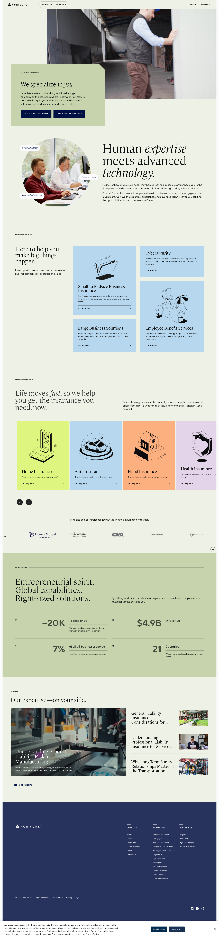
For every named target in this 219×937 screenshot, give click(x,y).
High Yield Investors (187, 843)
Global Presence (133, 847)
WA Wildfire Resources (188, 847)
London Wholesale (161, 871)
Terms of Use (58, 897)
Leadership (131, 843)
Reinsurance (158, 875)
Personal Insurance (161, 835)
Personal (60, 4)
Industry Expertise (160, 879)
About (129, 835)
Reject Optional (159, 929)
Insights (193, 4)
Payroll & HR (158, 855)
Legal (77, 897)
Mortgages (157, 838)
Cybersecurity (159, 859)
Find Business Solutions (36, 114)
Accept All (176, 929)
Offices (130, 851)
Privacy (69, 897)
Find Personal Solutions (69, 114)
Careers (130, 838)
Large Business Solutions (163, 847)
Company (204, 4)
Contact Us (131, 855)
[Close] (215, 929)
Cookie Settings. (93, 934)
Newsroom (183, 838)
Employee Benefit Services (163, 851)
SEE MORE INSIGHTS (23, 785)
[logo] (18, 4)
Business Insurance (161, 843)
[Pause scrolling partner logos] (212, 549)
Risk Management (160, 867)
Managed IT (158, 863)
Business (45, 4)
